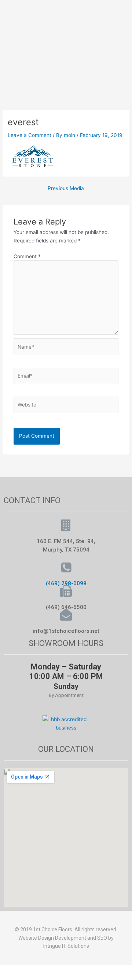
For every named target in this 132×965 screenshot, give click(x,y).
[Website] (66, 406)
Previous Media (66, 188)
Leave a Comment (29, 135)
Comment (27, 256)
